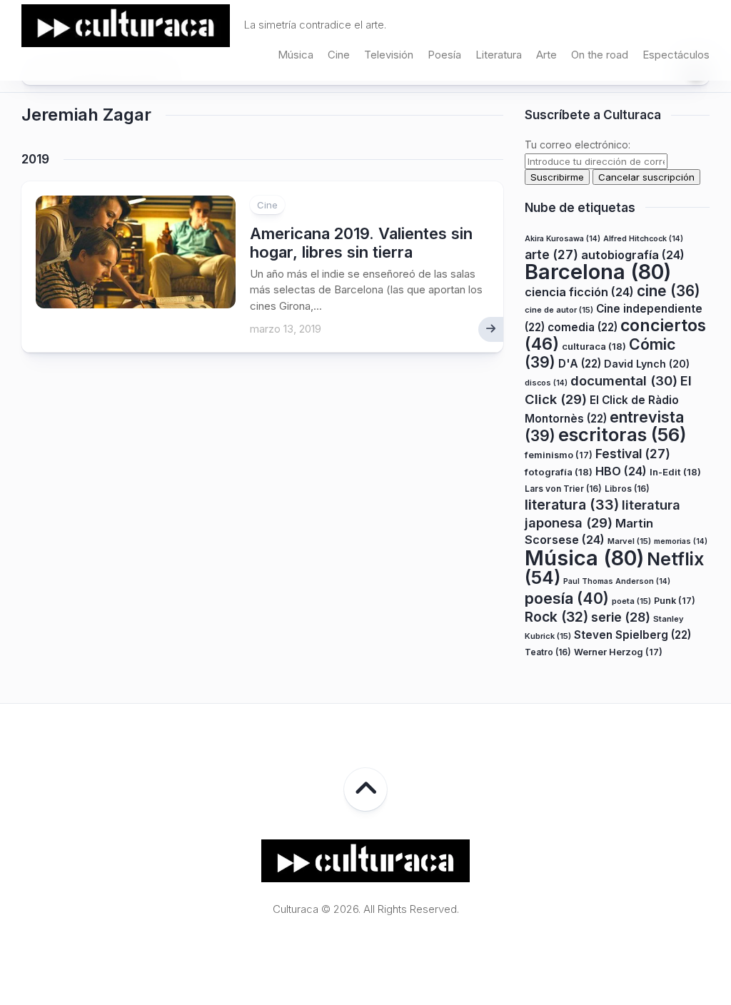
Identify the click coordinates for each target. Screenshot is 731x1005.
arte (551, 254)
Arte (546, 54)
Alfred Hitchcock (643, 238)
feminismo (559, 455)
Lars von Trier (563, 488)
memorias (680, 541)
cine (668, 291)
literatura (572, 504)
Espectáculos (676, 54)
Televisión (388, 54)
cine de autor (559, 310)
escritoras (622, 434)
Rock (556, 616)
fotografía (559, 472)
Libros (627, 488)
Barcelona (598, 271)
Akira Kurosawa (562, 238)
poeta (631, 601)
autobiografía (633, 255)
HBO (621, 471)
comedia (582, 327)
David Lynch (647, 364)
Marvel (629, 541)
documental (623, 380)
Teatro (548, 652)
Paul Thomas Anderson (616, 581)
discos (546, 383)
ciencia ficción (579, 292)
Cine (339, 54)
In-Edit (675, 472)
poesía (567, 598)
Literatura (498, 54)
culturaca (594, 346)
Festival (632, 453)
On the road (599, 54)
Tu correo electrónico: (577, 144)
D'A (579, 363)
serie (620, 617)
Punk (674, 600)
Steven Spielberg (632, 635)
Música (295, 54)
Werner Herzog (618, 652)
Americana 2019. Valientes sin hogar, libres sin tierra (361, 242)
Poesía (444, 54)
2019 (35, 159)
